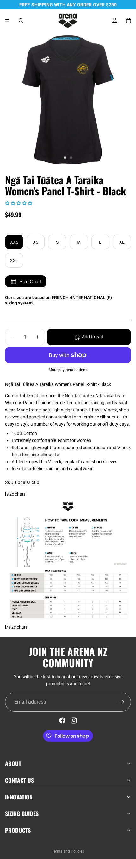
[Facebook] (62, 720)
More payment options (68, 370)
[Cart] (128, 21)
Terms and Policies (68, 851)
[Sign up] (121, 702)
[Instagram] (73, 720)
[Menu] (7, 20)
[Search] (21, 21)
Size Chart (30, 281)
